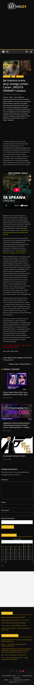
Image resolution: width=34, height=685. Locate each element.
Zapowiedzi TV (20, 76)
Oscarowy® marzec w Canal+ (14, 456)
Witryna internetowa (7, 518)
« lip (2, 565)
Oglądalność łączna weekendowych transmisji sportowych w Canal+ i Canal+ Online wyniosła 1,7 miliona (16, 425)
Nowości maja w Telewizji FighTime (20, 364)
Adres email (5, 510)
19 (12, 554)
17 (3, 554)
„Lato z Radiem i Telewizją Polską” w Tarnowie (14, 625)
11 (7, 551)
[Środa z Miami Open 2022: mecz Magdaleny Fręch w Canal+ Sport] (17, 374)
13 (16, 551)
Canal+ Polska (7, 76)
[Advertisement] (17, 31)
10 (3, 551)
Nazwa (4, 502)
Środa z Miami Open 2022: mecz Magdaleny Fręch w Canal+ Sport (15, 393)
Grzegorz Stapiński (17, 94)
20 (16, 554)
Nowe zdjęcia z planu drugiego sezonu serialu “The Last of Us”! (17, 359)
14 (21, 551)
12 (12, 551)
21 (21, 554)
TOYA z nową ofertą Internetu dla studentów (13, 623)
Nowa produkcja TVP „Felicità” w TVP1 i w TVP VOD (15, 620)
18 (7, 554)
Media (13, 76)
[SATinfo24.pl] (3, 52)
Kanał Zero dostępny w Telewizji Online (15, 655)
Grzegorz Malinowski (7, 640)
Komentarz (5, 480)
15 (25, 551)
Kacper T (3, 644)
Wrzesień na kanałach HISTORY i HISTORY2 (13, 617)
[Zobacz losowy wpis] (31, 52)
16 (30, 551)
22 (25, 554)
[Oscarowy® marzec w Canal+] (17, 438)
